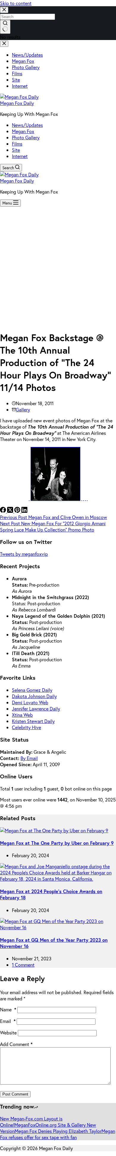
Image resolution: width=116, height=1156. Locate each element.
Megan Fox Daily (17, 103)
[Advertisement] (58, 267)
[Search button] (5, 27)
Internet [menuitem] (20, 86)
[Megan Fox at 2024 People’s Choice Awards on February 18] (58, 879)
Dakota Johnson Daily (34, 696)
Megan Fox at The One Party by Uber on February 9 (57, 843)
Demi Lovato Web (30, 702)
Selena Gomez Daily (32, 690)
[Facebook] (3, 511)
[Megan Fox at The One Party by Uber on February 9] (54, 830)
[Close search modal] (4, 10)
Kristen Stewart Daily (33, 721)
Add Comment (16, 1044)
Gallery (23, 409)
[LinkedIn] (24, 511)
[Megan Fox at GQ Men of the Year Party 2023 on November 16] (58, 927)
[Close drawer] (4, 44)
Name (8, 1009)
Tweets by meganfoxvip (24, 554)
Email (7, 1021)
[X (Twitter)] (10, 511)
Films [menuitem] (17, 73)
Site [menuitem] (16, 79)
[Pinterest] (17, 511)
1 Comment (23, 965)
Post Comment (15, 1094)
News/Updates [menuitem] (27, 55)
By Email (29, 758)
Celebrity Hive (26, 727)
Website (8, 1032)
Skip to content (16, 3)
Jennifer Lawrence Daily (36, 708)
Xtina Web (22, 715)
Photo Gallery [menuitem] (26, 67)
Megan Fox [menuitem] (23, 61)
